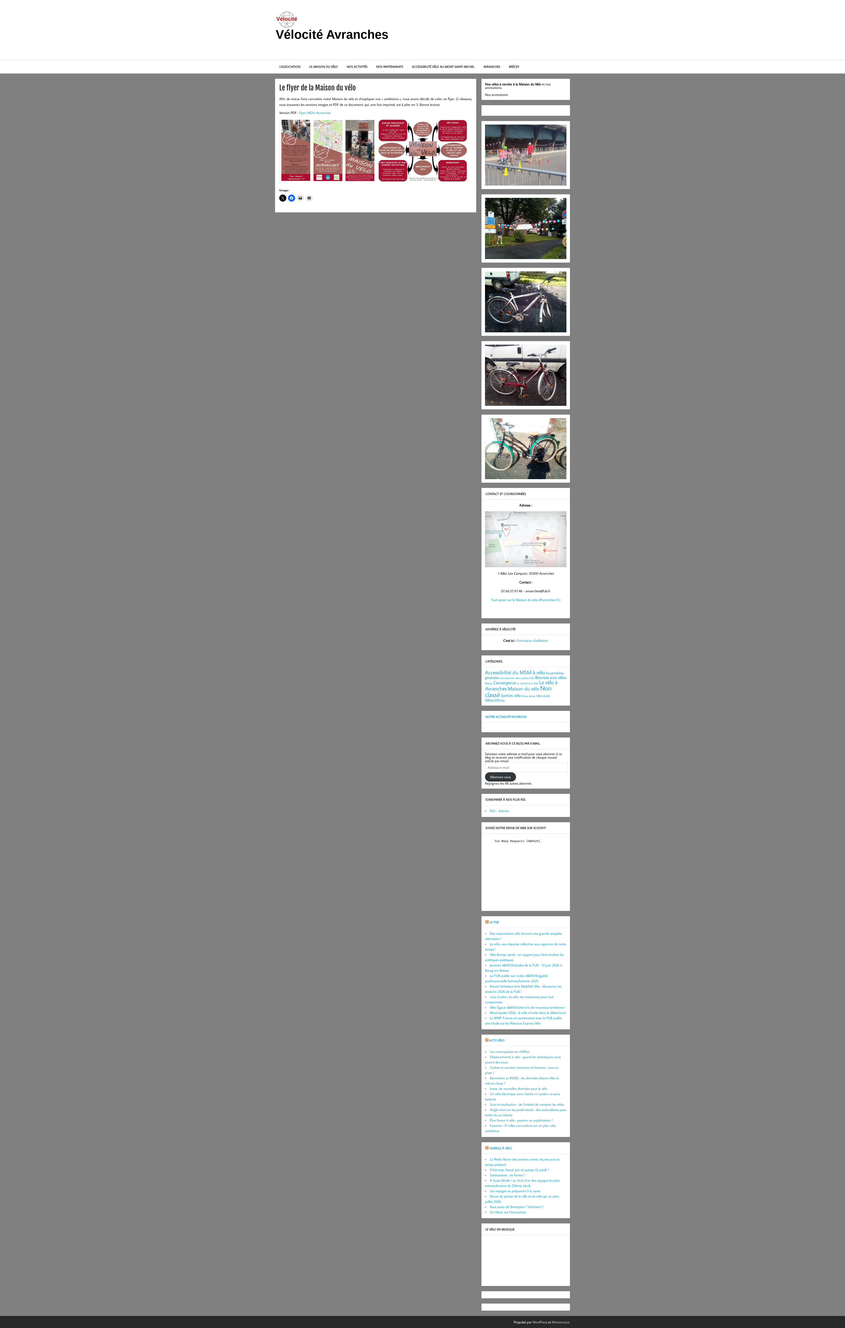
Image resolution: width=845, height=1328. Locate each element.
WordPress (540, 1322)
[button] (327, 150)
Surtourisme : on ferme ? (507, 1175)
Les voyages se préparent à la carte (515, 1191)
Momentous (560, 1322)
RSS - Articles (499, 811)
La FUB (494, 922)
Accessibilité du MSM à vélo (515, 672)
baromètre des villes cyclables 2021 (517, 678)
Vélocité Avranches (332, 34)
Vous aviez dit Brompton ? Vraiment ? (517, 1207)
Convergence (504, 682)
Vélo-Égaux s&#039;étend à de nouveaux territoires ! (528, 1007)
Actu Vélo (497, 1040)
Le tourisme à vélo (527, 683)
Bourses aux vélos (550, 677)
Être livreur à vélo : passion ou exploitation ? (521, 1120)
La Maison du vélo (323, 66)
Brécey (514, 66)
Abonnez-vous (500, 777)
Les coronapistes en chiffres (510, 1051)
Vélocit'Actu (495, 700)
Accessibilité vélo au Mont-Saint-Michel (443, 66)
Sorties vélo (511, 695)
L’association (289, 66)
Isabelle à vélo (500, 1148)
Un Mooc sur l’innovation (508, 1212)
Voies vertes (528, 696)
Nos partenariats (389, 66)
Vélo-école (543, 696)
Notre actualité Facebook (506, 717)
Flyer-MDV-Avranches (315, 112)
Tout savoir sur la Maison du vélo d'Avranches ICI (525, 600)
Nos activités (357, 66)
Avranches (491, 66)
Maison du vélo (523, 688)
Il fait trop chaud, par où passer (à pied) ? (519, 1170)
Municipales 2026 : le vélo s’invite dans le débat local (528, 1012)
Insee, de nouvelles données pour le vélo (518, 1088)
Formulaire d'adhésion (532, 640)
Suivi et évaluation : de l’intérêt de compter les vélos (527, 1104)
